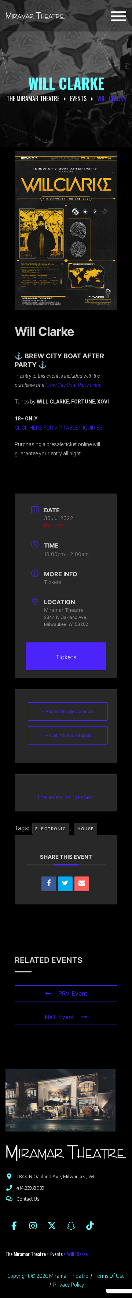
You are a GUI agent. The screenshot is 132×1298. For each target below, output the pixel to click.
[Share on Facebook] (48, 883)
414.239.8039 (30, 1188)
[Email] (81, 883)
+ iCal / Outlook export (68, 735)
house (85, 828)
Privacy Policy (68, 1284)
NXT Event (59, 1017)
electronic (50, 828)
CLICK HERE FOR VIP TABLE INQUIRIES (59, 428)
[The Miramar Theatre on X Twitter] (52, 1225)
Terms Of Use (109, 1276)
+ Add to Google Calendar (67, 711)
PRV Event (72, 993)
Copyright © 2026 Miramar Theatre (47, 1276)
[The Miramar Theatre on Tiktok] (89, 1225)
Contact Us (27, 1199)
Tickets (52, 582)
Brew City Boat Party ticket (73, 385)
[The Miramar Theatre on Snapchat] (70, 1225)
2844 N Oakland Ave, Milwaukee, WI (55, 1176)
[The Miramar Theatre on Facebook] (14, 1225)
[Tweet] (65, 883)
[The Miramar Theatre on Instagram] (33, 1225)
